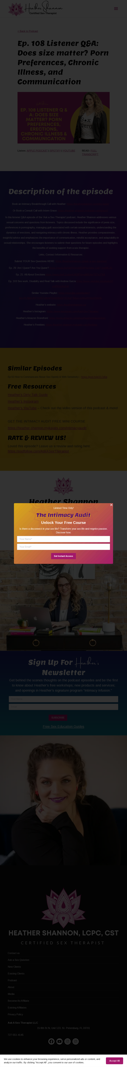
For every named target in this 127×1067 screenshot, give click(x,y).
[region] (63, 1061)
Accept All (114, 1060)
